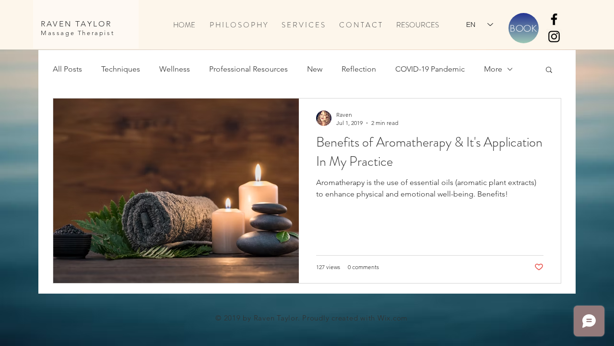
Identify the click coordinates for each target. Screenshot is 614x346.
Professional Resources (248, 69)
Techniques (120, 69)
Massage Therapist (77, 33)
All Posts (67, 69)
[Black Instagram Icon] (554, 36)
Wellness (174, 69)
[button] (549, 70)
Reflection (359, 69)
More (493, 69)
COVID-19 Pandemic (430, 69)
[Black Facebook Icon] (554, 19)
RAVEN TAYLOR (76, 23)
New (314, 69)
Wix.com (393, 317)
